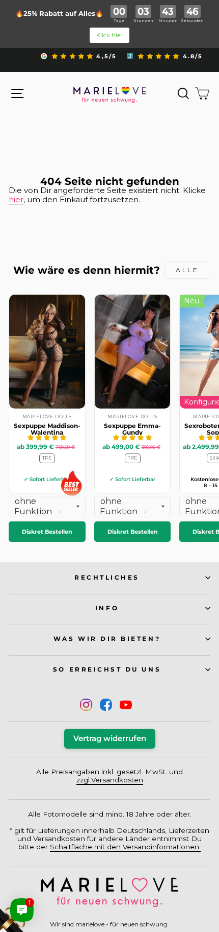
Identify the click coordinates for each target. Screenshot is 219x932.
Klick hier (109, 35)
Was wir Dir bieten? (106, 638)
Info (107, 608)
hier (16, 200)
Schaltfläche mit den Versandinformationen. (125, 847)
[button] (47, 437)
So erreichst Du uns (107, 669)
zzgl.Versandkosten (109, 780)
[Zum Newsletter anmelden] (46, 886)
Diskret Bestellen (47, 531)
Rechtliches (107, 577)
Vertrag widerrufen (109, 738)
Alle (187, 270)
